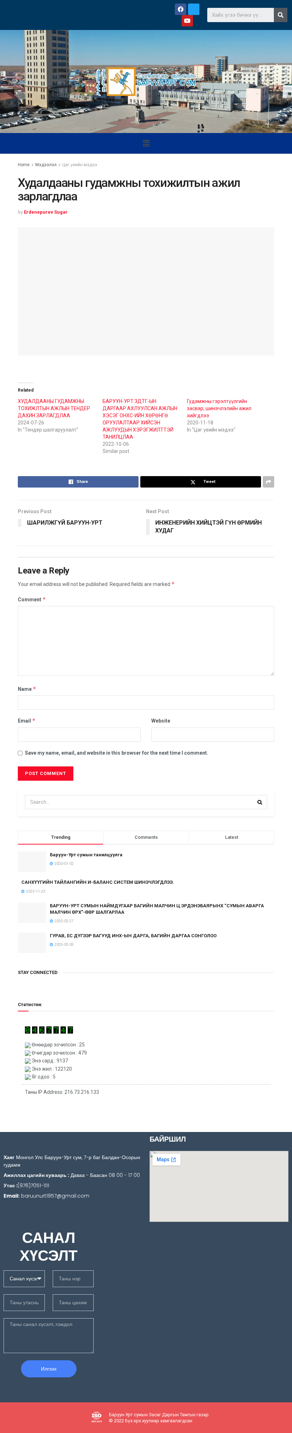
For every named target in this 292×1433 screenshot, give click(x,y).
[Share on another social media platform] (268, 482)
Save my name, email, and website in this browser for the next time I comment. (116, 753)
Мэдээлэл (46, 164)
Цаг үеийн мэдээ (79, 164)
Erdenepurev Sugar (46, 212)
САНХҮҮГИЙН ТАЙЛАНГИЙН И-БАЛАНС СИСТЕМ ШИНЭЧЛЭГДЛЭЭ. (97, 882)
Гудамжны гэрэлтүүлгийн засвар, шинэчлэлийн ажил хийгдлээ (219, 408)
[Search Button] (260, 802)
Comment (32, 599)
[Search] (280, 15)
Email (27, 720)
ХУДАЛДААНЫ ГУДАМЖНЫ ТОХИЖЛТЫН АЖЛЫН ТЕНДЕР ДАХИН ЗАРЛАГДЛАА (54, 408)
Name (27, 688)
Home (24, 164)
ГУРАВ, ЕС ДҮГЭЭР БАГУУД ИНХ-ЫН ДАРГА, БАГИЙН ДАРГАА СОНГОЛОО (133, 935)
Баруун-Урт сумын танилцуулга (86, 854)
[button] (146, 143)
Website (160, 721)
